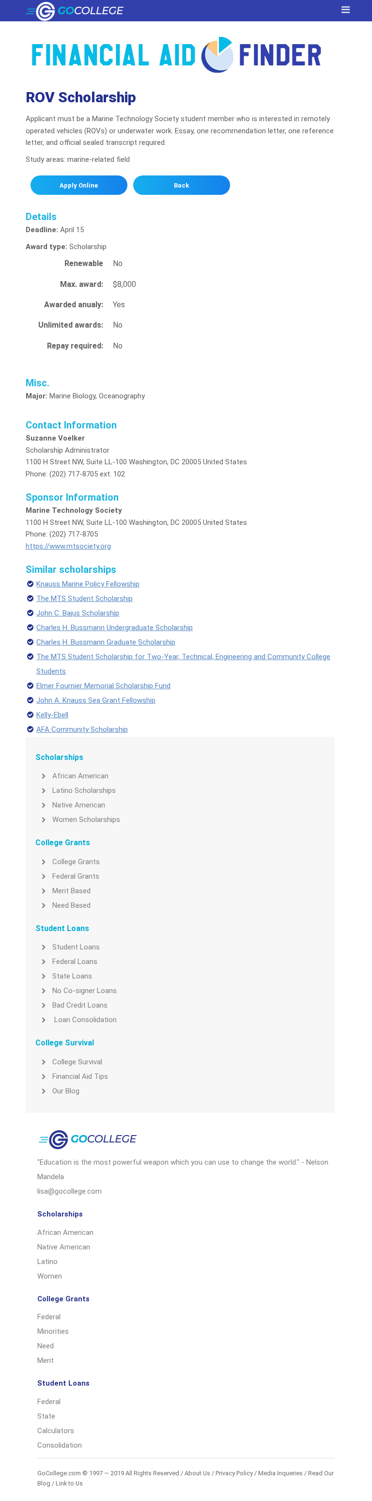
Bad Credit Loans (80, 1005)
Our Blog (65, 1091)
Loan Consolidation (84, 1019)
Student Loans (76, 947)
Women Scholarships (86, 819)
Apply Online (79, 185)
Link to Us (69, 1483)
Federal (49, 1316)
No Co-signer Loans (84, 990)
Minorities (53, 1331)
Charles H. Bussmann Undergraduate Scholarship (114, 627)
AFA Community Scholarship (82, 729)
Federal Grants (75, 876)
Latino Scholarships (84, 790)
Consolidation (59, 1445)
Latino (47, 1261)
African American (80, 776)
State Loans (72, 976)
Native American (78, 805)
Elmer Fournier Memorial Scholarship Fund (103, 685)
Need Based (71, 905)
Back (181, 185)
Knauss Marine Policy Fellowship (88, 584)
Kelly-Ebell (52, 715)
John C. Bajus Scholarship (77, 613)
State (46, 1416)
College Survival (77, 1062)
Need (45, 1346)
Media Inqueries (280, 1473)
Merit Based (71, 890)
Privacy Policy (234, 1473)
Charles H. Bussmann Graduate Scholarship (105, 642)
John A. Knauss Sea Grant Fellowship (95, 700)
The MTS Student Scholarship (84, 598)
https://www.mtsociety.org (68, 546)
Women (49, 1276)
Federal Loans (74, 961)
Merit (45, 1360)
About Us (197, 1473)
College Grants (76, 861)
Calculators (55, 1430)
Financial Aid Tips (80, 1076)
